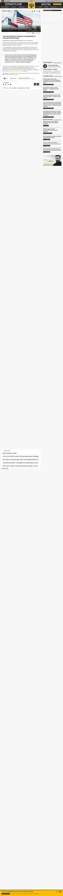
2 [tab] (46, 164)
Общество (51, 84)
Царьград (46, 4)
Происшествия (48, 133)
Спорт (47, 125)
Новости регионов (47, 119)
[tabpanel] (52, 160)
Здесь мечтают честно (48, 10)
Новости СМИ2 (5, 468)
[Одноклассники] (35, 11)
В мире (9, 10)
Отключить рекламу (57, 4)
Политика (4, 10)
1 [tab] (45, 164)
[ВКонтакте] (32, 11)
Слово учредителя (48, 62)
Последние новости (48, 76)
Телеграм (14, 78)
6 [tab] (51, 164)
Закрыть (57, 891)
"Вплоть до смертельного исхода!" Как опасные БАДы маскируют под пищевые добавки (21, 456)
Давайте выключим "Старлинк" (10, 453)
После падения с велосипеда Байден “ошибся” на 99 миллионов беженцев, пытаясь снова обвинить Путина (21, 459)
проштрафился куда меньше (15, 71)
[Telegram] (39, 11)
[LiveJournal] (37, 11)
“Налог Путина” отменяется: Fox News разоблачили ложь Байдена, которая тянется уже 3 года (21, 466)
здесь (37, 893)
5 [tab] (50, 164)
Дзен (7, 78)
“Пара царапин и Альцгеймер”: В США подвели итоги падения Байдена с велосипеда (21, 462)
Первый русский (13, 4)
